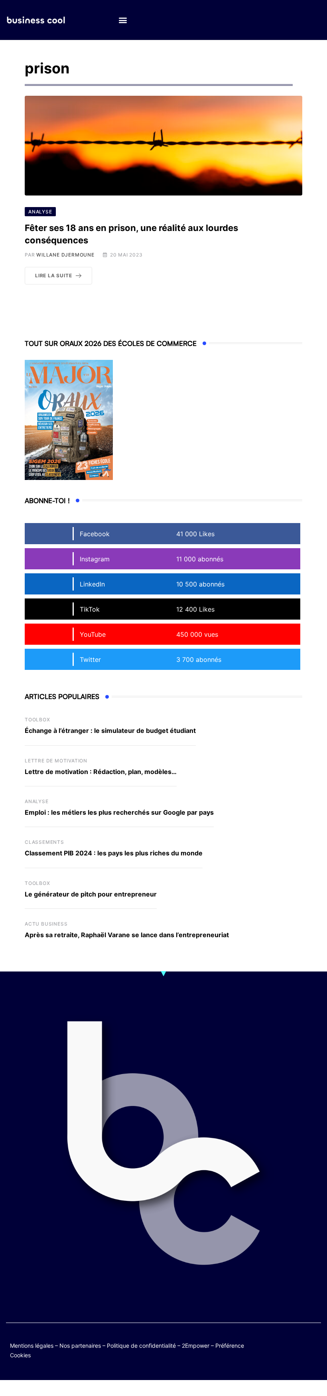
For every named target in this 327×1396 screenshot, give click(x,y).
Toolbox (37, 720)
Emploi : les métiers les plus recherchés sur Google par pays (119, 812)
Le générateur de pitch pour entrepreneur (91, 894)
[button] (122, 20)
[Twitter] (283, 1344)
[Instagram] (298, 1350)
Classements (44, 842)
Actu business (46, 924)
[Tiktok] (283, 1350)
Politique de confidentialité (141, 1345)
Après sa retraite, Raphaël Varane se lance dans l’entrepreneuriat (127, 935)
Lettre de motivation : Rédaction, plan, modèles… (101, 772)
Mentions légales (31, 1345)
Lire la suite (53, 275)
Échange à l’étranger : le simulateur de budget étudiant (110, 731)
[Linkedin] (314, 1350)
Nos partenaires (80, 1345)
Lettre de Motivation (56, 761)
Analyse (37, 801)
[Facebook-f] (298, 1344)
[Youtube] (314, 1344)
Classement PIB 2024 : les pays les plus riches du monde (114, 853)
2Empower (195, 1345)
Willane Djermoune (65, 255)
